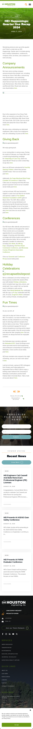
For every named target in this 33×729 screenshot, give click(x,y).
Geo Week (12, 243)
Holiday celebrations (20, 282)
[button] (30, 710)
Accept (17, 725)
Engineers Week (17, 294)
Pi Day (15, 292)
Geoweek (12, 256)
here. (15, 187)
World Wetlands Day (16, 290)
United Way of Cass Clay (12, 158)
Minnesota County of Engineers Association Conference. (15, 250)
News (16, 16)
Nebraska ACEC (10, 343)
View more (16, 487)
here (15, 88)
